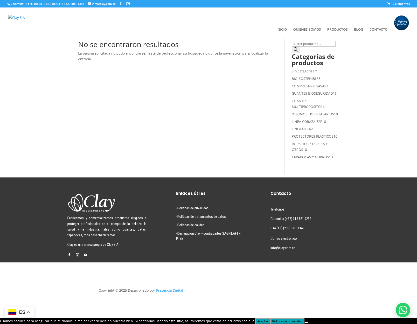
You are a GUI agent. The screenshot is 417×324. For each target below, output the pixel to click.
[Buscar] (296, 50)
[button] (403, 310)
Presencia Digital (169, 290)
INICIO (282, 30)
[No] (306, 322)
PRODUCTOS (337, 30)
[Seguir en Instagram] (77, 255)
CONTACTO (378, 30)
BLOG (358, 30)
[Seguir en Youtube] (86, 255)
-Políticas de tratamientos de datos (201, 216)
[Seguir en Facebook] (69, 255)
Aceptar (262, 321)
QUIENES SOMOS (307, 30)
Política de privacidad (287, 321)
